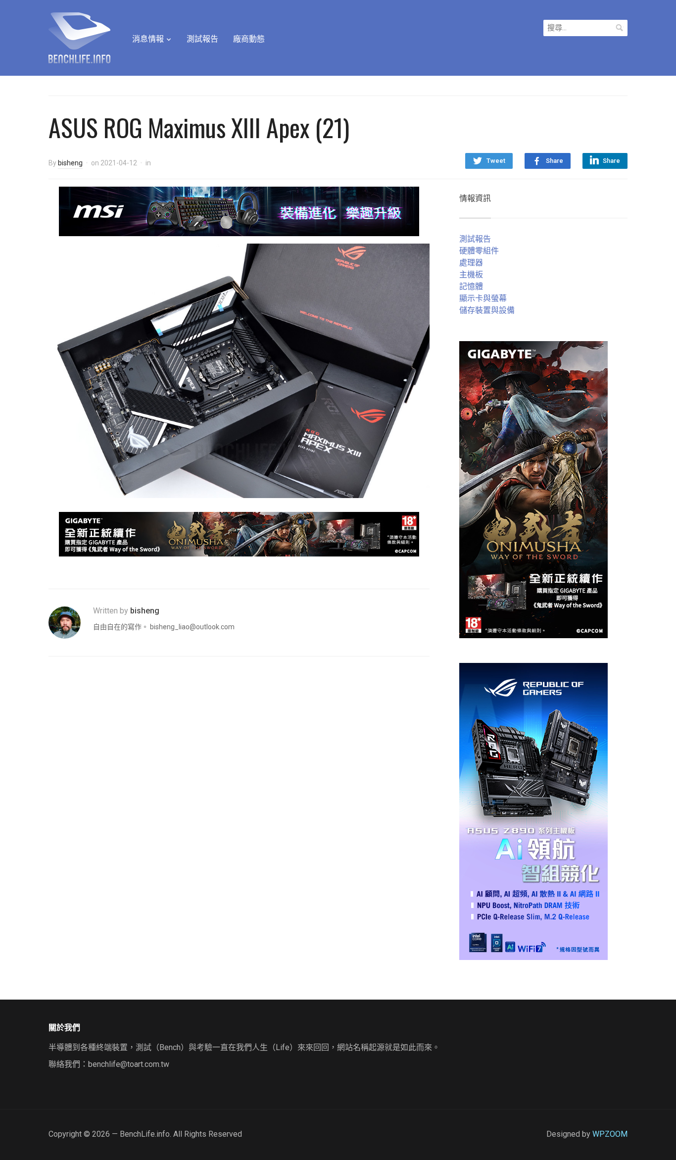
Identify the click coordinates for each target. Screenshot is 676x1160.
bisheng (70, 163)
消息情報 (148, 39)
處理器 (471, 262)
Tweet (495, 160)
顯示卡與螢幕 (483, 298)
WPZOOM (610, 1134)
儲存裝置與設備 (487, 310)
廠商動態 (249, 39)
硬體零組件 (479, 250)
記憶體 (471, 286)
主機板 (471, 274)
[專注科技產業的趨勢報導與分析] (79, 36)
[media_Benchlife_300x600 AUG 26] (533, 489)
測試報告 (202, 39)
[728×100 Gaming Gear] (239, 210)
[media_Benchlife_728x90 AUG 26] (239, 533)
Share (554, 160)
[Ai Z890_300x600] (533, 810)
